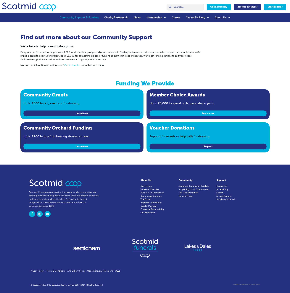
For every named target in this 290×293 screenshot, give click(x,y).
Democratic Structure (151, 196)
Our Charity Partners (188, 192)
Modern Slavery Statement (100, 271)
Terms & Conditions (55, 271)
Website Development (240, 284)
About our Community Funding (194, 186)
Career (176, 17)
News (137, 17)
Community (186, 180)
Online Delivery (195, 17)
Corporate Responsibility (152, 209)
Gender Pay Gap (148, 206)
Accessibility (222, 189)
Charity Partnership (116, 17)
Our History (146, 186)
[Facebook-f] (32, 214)
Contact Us (221, 186)
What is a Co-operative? (152, 192)
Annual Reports (223, 196)
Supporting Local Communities (194, 189)
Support (221, 180)
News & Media (185, 196)
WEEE (117, 271)
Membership (154, 17)
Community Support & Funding (79, 17)
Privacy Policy (37, 271)
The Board (145, 199)
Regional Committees (151, 202)
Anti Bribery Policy (76, 271)
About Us (220, 17)
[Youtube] (48, 214)
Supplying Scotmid (225, 199)
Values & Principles (149, 189)
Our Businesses (147, 212)
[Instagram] (40, 214)
